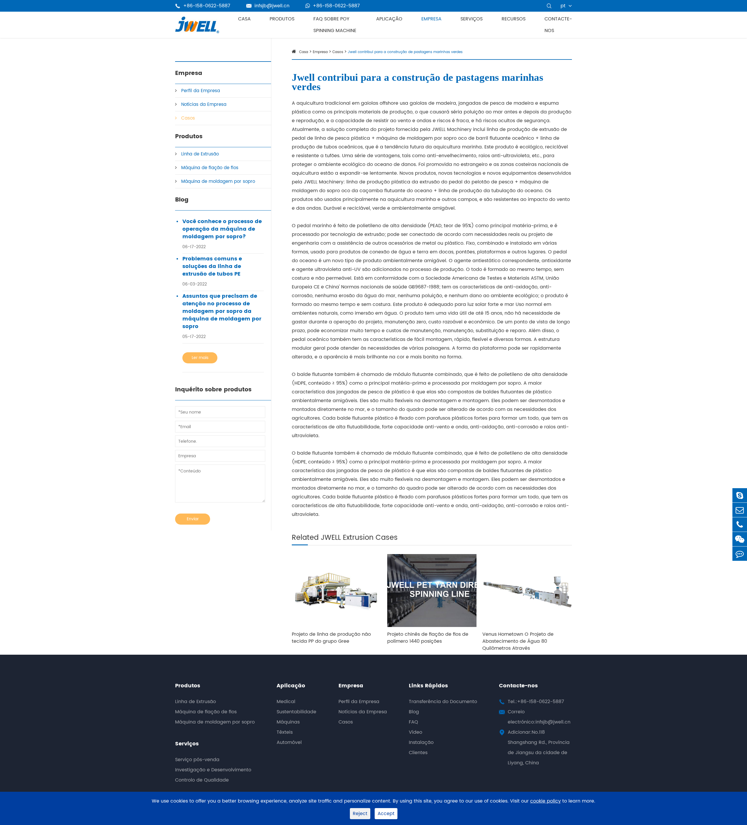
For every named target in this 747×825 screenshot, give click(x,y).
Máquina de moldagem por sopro (218, 181)
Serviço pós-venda (197, 759)
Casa (244, 19)
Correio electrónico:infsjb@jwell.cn (539, 717)
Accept (386, 813)
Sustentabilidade (296, 712)
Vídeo (415, 732)
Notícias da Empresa (203, 104)
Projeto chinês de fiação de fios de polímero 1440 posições (427, 638)
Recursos (514, 19)
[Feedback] (739, 554)
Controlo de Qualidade (202, 780)
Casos (188, 118)
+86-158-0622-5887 (336, 6)
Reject (360, 813)
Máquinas (288, 722)
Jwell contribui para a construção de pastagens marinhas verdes (405, 52)
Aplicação (389, 19)
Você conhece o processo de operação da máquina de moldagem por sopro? (222, 229)
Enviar (193, 519)
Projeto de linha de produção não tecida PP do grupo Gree (331, 638)
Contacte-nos (558, 24)
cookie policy (545, 801)
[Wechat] (739, 539)
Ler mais (200, 357)
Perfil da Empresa (200, 90)
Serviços (471, 19)
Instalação (421, 742)
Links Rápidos (428, 686)
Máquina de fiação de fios (209, 167)
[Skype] (739, 495)
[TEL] (739, 524)
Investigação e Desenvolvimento (213, 770)
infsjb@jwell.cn (267, 6)
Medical (286, 701)
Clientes (418, 752)
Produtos (282, 19)
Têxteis (285, 732)
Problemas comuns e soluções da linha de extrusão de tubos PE (212, 266)
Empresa (431, 19)
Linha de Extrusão (200, 154)
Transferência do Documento (443, 701)
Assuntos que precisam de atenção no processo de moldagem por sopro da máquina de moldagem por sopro (221, 311)
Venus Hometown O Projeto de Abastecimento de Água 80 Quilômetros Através (518, 641)
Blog (182, 200)
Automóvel (289, 742)
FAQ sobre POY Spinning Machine (334, 24)
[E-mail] (739, 510)
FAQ (413, 722)
